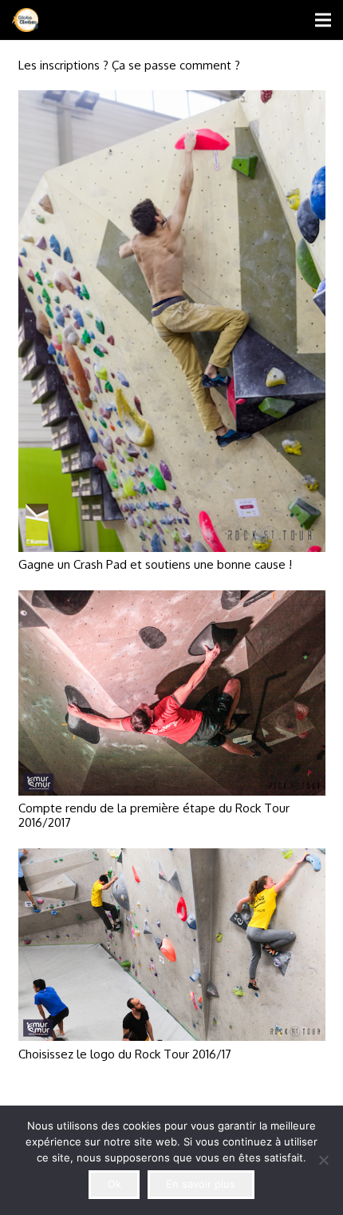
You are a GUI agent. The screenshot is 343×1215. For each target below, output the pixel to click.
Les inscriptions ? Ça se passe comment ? (129, 65)
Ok (114, 1183)
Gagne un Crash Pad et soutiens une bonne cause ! (155, 564)
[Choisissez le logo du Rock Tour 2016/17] (171, 858)
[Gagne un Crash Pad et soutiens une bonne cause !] (171, 100)
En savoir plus (200, 1183)
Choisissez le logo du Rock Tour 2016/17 (124, 1054)
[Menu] (323, 20)
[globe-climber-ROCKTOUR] (25, 20)
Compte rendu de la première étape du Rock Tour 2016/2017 (154, 815)
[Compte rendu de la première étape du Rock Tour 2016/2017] (171, 600)
